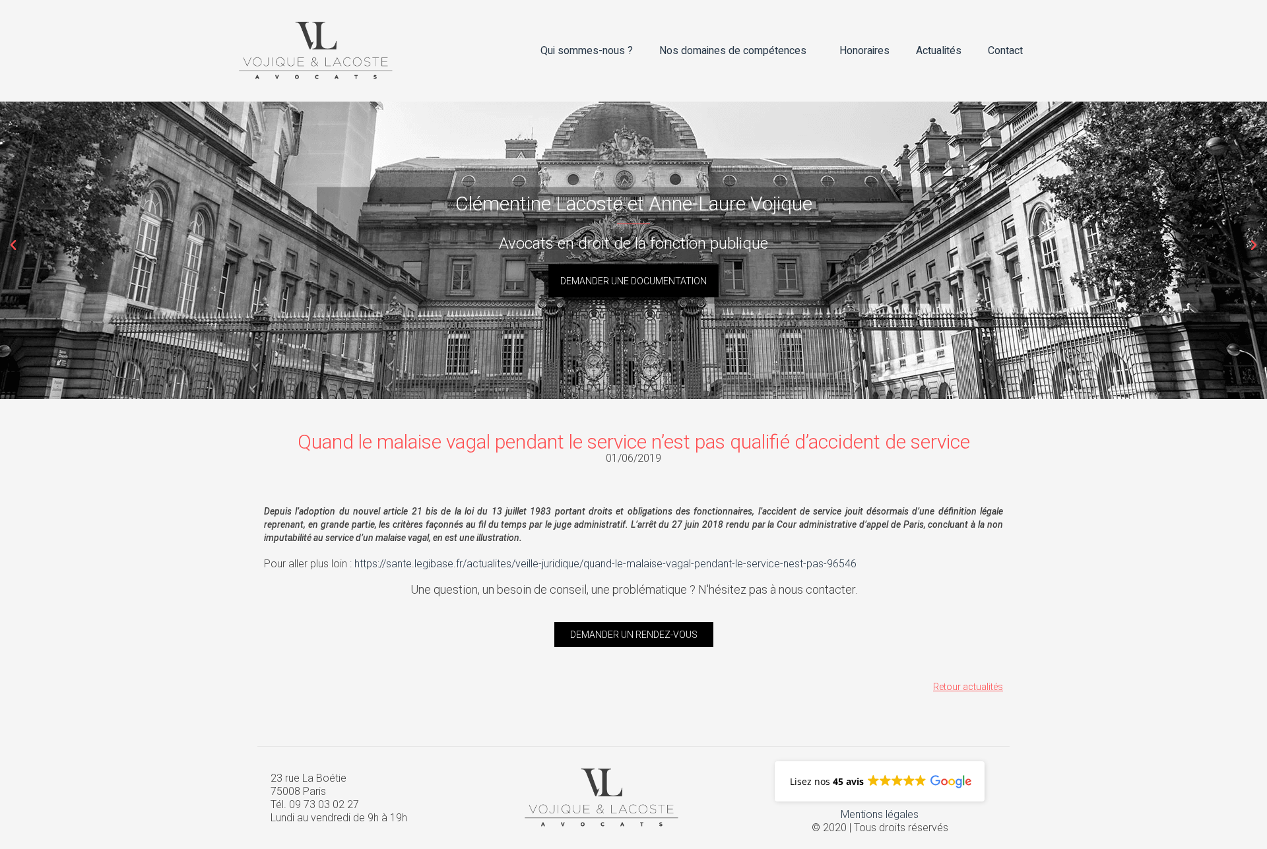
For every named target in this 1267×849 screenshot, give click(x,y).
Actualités (938, 51)
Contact (1005, 51)
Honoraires (864, 51)
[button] (13, 245)
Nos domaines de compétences (732, 51)
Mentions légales (880, 814)
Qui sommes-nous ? (586, 51)
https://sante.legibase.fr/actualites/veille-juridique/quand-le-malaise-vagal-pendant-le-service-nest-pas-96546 (605, 563)
